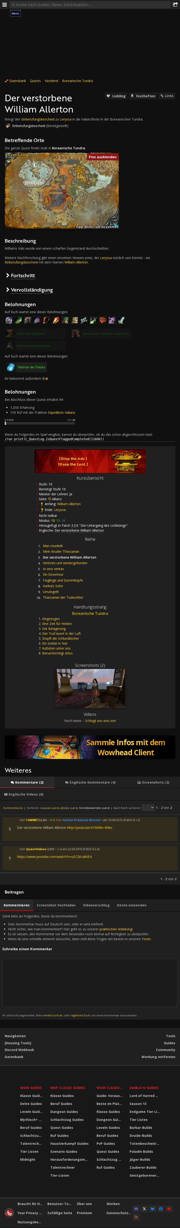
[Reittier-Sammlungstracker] (90, 747)
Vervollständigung (32, 289)
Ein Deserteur (53, 574)
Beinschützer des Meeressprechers (106, 334)
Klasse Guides (32, 1095)
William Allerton (76, 262)
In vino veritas (53, 569)
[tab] (27, 782)
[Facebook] (160, 1208)
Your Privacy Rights (31, 1213)
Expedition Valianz (61, 412)
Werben (113, 1204)
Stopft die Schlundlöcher (60, 638)
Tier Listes (139, 1119)
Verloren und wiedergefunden (65, 563)
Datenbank (17, 81)
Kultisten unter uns (56, 648)
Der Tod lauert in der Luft (61, 633)
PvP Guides (106, 1143)
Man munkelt (53, 546)
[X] (144, 1208)
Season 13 (138, 1103)
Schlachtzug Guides (32, 1135)
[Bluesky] (152, 1208)
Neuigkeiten (15, 1036)
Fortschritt (23, 275)
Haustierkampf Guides (69, 1143)
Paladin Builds (141, 1151)
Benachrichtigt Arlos (57, 653)
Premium (84, 1213)
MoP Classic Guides (67, 1087)
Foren (146, 939)
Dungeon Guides (64, 1111)
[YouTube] (168, 1208)
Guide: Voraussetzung (110, 1095)
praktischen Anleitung (116, 929)
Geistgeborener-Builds (145, 1175)
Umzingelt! (51, 592)
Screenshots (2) (90, 665)
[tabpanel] (90, 843)
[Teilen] (175, 4)
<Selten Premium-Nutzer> (81, 820)
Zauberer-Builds (143, 1167)
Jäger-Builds (140, 1159)
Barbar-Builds (141, 1127)
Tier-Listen (59, 1175)
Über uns (84, 1204)
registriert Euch (80, 1015)
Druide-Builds (141, 1135)
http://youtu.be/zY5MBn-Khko (89, 827)
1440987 (32, 820)
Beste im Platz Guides (110, 1103)
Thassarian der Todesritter (63, 597)
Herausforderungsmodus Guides (70, 1159)
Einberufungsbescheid (37, 119)
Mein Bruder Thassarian (61, 551)
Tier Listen (29, 1151)
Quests (35, 81)
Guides (169, 1043)
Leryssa (65, 119)
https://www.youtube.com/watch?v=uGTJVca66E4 (54, 856)
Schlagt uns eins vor (100, 720)
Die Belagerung (54, 628)
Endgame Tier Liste (145, 1111)
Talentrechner (32, 1143)
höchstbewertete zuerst (94, 808)
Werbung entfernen (158, 1057)
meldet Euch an (52, 1015)
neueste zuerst (49, 808)
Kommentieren (13, 808)
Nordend (51, 81)
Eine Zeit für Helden (57, 623)
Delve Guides (31, 1103)
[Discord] (136, 1208)
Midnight (27, 1159)
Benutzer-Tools (60, 1204)
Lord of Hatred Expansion (145, 1095)
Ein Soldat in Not (55, 643)
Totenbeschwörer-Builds (145, 1143)
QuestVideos (36, 849)
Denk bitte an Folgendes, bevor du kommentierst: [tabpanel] (76, 965)
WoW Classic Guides (110, 1087)
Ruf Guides (59, 1135)
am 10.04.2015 (113, 820)
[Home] (9, 1216)
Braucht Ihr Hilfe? (31, 1204)
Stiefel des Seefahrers (31, 334)
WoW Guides (31, 1087)
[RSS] (136, 1216)
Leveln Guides (32, 1111)
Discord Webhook (19, 1050)
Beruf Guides (31, 1127)
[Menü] (4, 4)
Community (165, 1050)
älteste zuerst (69, 808)
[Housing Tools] (18, 1043)
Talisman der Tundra (31, 367)
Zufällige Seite (59, 1213)
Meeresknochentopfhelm (33, 346)
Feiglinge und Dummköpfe (63, 580)
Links (169, 96)
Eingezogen (51, 618)
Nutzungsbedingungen (31, 1222)
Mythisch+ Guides (32, 1119)
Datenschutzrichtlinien (120, 1213)
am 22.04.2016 (72, 849)
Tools (170, 1036)
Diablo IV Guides (144, 1087)
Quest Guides (61, 1127)
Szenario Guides (63, 1151)
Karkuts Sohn (53, 586)
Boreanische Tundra (77, 81)
